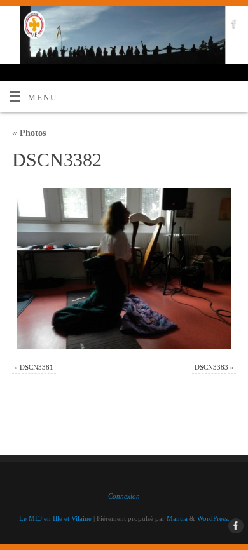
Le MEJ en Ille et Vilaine (55, 518)
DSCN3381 (36, 367)
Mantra (177, 518)
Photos (29, 133)
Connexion (124, 496)
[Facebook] (232, 26)
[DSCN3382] (124, 268)
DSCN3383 (211, 367)
